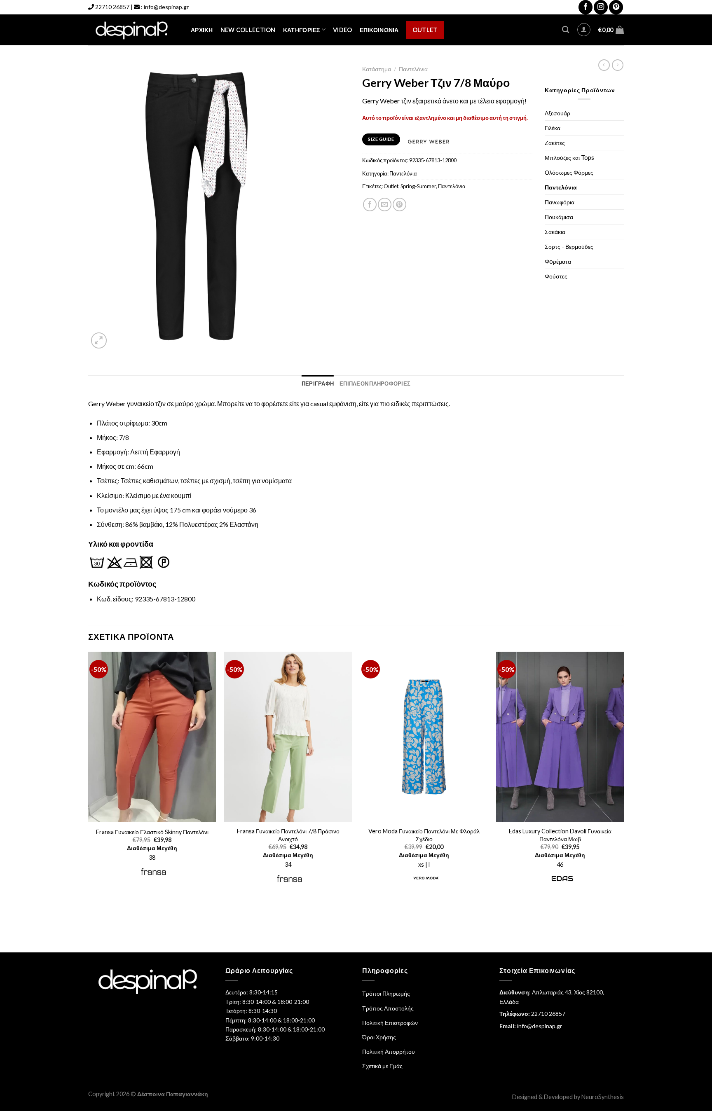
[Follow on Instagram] (601, 7)
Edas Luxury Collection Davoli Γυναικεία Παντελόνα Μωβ (560, 835)
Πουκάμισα (559, 216)
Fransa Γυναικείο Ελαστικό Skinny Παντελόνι (152, 831)
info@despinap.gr (166, 6)
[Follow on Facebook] (585, 7)
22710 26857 (112, 6)
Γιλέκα (552, 127)
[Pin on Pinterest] (399, 204)
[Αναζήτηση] (565, 29)
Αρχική (202, 29)
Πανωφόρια (559, 202)
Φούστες (556, 276)
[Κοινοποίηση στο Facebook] (370, 204)
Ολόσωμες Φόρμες (569, 172)
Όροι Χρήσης (379, 1037)
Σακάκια (555, 231)
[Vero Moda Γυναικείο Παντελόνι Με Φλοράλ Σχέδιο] (424, 737)
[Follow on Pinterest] (616, 7)
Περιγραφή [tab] (318, 383)
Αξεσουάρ (557, 113)
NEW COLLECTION (248, 29)
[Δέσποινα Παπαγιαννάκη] (133, 30)
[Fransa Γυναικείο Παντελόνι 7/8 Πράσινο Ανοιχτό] (288, 737)
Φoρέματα (558, 261)
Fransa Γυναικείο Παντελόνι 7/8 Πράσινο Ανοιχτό (288, 835)
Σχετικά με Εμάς (382, 1065)
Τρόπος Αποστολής (388, 1008)
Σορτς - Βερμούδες (569, 246)
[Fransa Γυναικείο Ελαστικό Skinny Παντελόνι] (152, 737)
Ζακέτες (555, 142)
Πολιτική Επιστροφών (390, 1022)
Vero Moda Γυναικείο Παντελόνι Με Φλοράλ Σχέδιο (424, 835)
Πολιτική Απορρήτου (388, 1051)
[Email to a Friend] (384, 204)
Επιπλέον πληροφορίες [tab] (375, 383)
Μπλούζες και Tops (569, 157)
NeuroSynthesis (602, 1096)
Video (342, 29)
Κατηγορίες (301, 29)
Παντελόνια (413, 69)
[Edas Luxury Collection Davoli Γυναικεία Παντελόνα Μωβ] (560, 737)
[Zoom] (99, 340)
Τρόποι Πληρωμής (386, 993)
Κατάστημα (376, 69)
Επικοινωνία (379, 29)
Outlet (425, 29)
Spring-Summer (418, 186)
